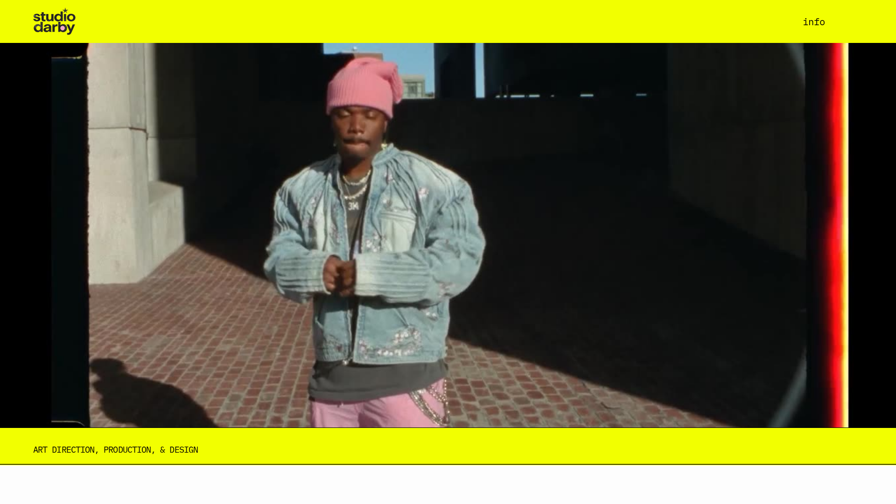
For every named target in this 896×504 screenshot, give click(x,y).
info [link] (814, 21)
